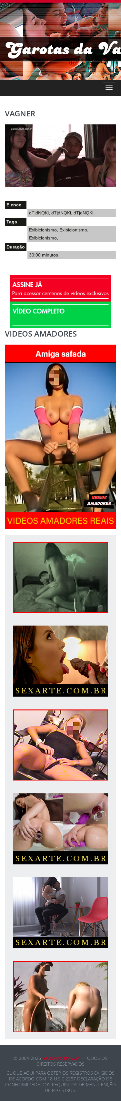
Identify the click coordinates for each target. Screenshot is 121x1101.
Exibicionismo (43, 229)
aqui (29, 1073)
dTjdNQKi (39, 212)
